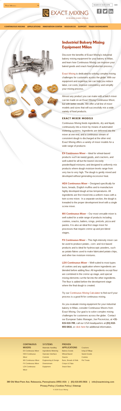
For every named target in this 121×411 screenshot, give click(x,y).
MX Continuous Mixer (31, 360)
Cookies (85, 357)
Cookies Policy (63, 386)
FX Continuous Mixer (31, 363)
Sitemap (77, 386)
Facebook (99, 11)
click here (81, 326)
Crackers (85, 348)
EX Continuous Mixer (31, 351)
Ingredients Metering (50, 351)
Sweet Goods (87, 354)
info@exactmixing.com (103, 382)
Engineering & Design (51, 360)
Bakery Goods (67, 351)
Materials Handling (50, 348)
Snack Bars (66, 367)
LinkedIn (111, 11)
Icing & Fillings (87, 351)
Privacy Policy (47, 386)
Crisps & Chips (68, 363)
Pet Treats (86, 360)
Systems (48, 344)
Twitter (105, 11)
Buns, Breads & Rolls (70, 360)
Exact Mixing (68, 73)
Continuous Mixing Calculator (85, 292)
